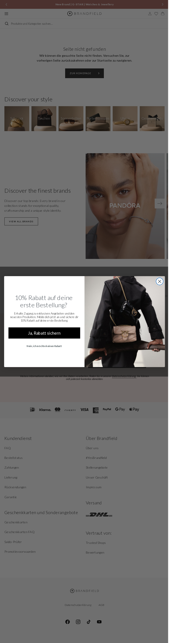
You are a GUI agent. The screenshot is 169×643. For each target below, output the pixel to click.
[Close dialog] (158, 281)
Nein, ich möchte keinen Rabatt (42, 345)
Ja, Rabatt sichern (42, 332)
